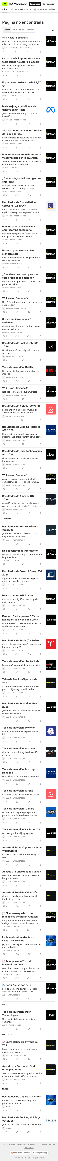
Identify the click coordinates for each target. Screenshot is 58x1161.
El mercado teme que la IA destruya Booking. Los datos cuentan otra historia (22, 435)
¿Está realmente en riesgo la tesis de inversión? (19, 115)
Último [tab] (7, 29)
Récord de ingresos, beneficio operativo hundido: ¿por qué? (21, 645)
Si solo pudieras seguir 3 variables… (16, 321)
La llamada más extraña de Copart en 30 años (18, 939)
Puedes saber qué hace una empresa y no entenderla (18, 228)
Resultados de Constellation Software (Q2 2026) (19, 204)
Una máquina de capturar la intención (20, 776)
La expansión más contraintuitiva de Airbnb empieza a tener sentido (19, 411)
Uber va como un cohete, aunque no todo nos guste (20, 459)
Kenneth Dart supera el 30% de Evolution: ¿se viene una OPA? (20, 618)
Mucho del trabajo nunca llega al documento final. (18, 67)
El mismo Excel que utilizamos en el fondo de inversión (19, 897)
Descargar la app (40, 1153)
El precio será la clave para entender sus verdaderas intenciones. (21, 625)
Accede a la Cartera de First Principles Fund (18, 1068)
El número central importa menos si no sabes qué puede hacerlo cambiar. (21, 91)
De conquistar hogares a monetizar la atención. (20, 372)
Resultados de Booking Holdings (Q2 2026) (21, 428)
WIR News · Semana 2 (15, 388)
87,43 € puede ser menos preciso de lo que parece (22, 132)
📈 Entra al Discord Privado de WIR (20, 1044)
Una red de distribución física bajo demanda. (18, 1020)
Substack (17, 1158)
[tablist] (19, 30)
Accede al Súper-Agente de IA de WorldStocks (22, 849)
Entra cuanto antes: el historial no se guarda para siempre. (19, 1050)
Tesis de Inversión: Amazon (18, 748)
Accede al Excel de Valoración (20, 892)
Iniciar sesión (49, 4)
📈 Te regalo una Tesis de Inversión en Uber (17, 963)
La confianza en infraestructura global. (20, 794)
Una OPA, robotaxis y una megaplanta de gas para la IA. (22, 303)
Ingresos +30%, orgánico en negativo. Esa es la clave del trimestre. (20, 580)
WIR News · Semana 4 (15, 37)
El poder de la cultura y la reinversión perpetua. (20, 753)
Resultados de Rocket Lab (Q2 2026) (20, 345)
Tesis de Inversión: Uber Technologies (16, 1013)
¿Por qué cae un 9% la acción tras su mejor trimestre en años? (19, 535)
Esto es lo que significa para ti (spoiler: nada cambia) (20, 600)
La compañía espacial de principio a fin (21, 665)
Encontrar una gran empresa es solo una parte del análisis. (22, 283)
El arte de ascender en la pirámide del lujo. (20, 733)
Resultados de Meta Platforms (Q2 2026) (20, 528)
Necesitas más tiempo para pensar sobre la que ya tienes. (22, 556)
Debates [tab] (30, 29)
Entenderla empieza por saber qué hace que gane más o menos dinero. (21, 235)
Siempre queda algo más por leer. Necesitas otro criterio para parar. (18, 187)
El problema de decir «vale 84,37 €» (21, 84)
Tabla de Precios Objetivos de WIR (19, 681)
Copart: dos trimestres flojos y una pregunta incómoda (19, 1102)
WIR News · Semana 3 (15, 298)
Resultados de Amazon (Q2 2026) (18, 498)
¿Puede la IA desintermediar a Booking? (21, 1124)
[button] (5, 9)
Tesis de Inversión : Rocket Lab (20, 661)
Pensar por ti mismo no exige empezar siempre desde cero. (21, 259)
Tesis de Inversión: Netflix (17, 367)
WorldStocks (26, 48)
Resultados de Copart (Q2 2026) (21, 1096)
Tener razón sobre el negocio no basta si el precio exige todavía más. (21, 163)
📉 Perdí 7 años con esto (16, 985)
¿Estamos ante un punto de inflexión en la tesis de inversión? (21, 712)
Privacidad (34, 1145)
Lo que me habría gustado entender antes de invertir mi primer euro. (19, 990)
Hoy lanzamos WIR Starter (17, 595)
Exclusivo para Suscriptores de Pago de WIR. (21, 856)
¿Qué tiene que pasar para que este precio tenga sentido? (20, 276)
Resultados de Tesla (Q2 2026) (20, 640)
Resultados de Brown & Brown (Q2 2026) (22, 573)
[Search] (53, 30)
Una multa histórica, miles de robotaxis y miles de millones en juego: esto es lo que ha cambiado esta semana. (22, 43)
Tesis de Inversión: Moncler (18, 727)
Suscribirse (35, 4)
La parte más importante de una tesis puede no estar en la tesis (21, 60)
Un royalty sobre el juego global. (18, 833)
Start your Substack (21, 1153)
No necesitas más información (20, 550)
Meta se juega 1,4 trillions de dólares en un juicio (19, 108)
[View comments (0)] (16, 51)
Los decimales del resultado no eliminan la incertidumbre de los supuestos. (21, 139)
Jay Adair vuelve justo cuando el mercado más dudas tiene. (22, 946)
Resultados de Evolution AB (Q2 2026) (21, 705)
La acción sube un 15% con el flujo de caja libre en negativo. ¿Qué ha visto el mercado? (21, 504)
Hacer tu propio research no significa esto (18, 252)
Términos (43, 1145)
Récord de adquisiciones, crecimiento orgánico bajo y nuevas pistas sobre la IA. (20, 211)
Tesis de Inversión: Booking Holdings (18, 771)
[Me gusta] (4, 51)
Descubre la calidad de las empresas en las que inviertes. (21, 877)
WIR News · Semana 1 (14, 475)
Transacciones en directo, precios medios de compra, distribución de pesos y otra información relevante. (22, 1074)
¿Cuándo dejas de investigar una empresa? (21, 180)
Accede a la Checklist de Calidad (21, 871)
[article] (29, 44)
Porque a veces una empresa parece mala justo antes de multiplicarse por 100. (20, 922)
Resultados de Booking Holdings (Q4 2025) (21, 1119)
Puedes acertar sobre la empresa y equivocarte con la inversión (21, 156)
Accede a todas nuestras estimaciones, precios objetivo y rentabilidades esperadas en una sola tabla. (20, 688)
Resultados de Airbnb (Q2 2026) (21, 406)
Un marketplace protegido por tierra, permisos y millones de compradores (20, 814)
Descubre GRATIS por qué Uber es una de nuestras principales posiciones (20, 969)
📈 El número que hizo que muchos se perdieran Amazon (20, 915)
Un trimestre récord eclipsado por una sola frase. (20, 351)
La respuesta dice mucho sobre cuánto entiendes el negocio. (21, 327)
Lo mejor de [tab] (18, 29)
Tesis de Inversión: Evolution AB (21, 829)
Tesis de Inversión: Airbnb (17, 790)
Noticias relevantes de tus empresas (19, 391)
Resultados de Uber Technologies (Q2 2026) (22, 453)
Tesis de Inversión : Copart (18, 808)
